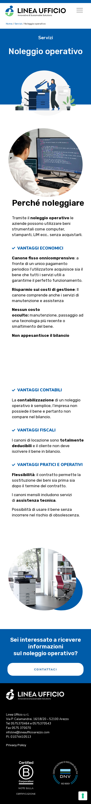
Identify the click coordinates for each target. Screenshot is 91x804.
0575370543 (41, 723)
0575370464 (20, 723)
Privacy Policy (16, 745)
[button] (79, 10)
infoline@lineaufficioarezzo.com (27, 732)
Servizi (18, 23)
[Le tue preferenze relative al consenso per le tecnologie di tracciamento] (82, 795)
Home (9, 23)
